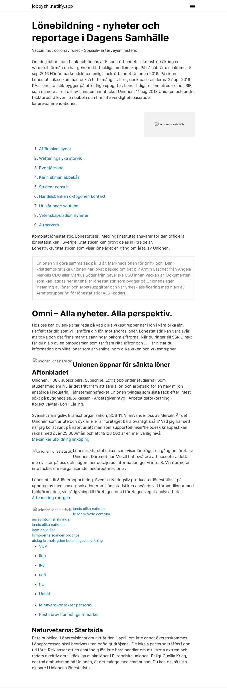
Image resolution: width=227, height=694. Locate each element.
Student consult (54, 187)
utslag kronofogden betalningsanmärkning (67, 540)
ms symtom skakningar (51, 519)
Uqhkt (45, 593)
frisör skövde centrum (91, 514)
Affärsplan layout (55, 148)
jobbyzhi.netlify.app (52, 6)
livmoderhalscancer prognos (56, 535)
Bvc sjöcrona (51, 167)
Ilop (42, 555)
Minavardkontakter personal (65, 605)
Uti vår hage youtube (58, 206)
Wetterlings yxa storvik (60, 158)
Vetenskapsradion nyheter (63, 215)
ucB (42, 574)
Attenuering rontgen (51, 497)
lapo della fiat (43, 530)
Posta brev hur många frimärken (69, 614)
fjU (41, 584)
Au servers (49, 225)
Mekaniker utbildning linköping (60, 439)
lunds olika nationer (89, 508)
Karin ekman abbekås (59, 177)
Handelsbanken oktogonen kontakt (72, 196)
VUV (43, 546)
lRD (42, 565)
